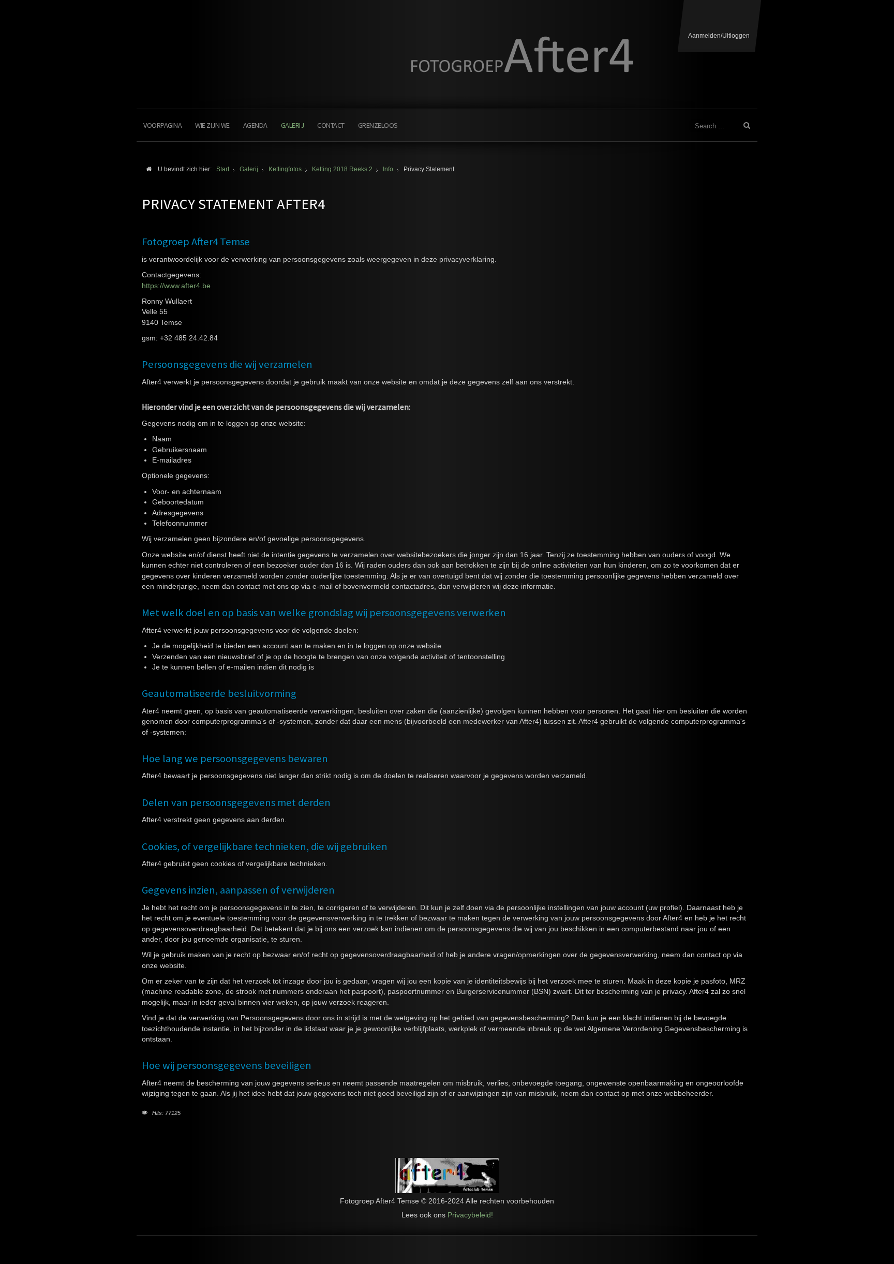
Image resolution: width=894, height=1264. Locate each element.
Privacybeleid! (470, 1215)
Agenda (255, 125)
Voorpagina (162, 125)
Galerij (292, 125)
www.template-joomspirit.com (890, 1225)
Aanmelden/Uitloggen (719, 35)
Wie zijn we (212, 125)
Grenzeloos (378, 125)
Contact (331, 125)
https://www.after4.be (176, 286)
